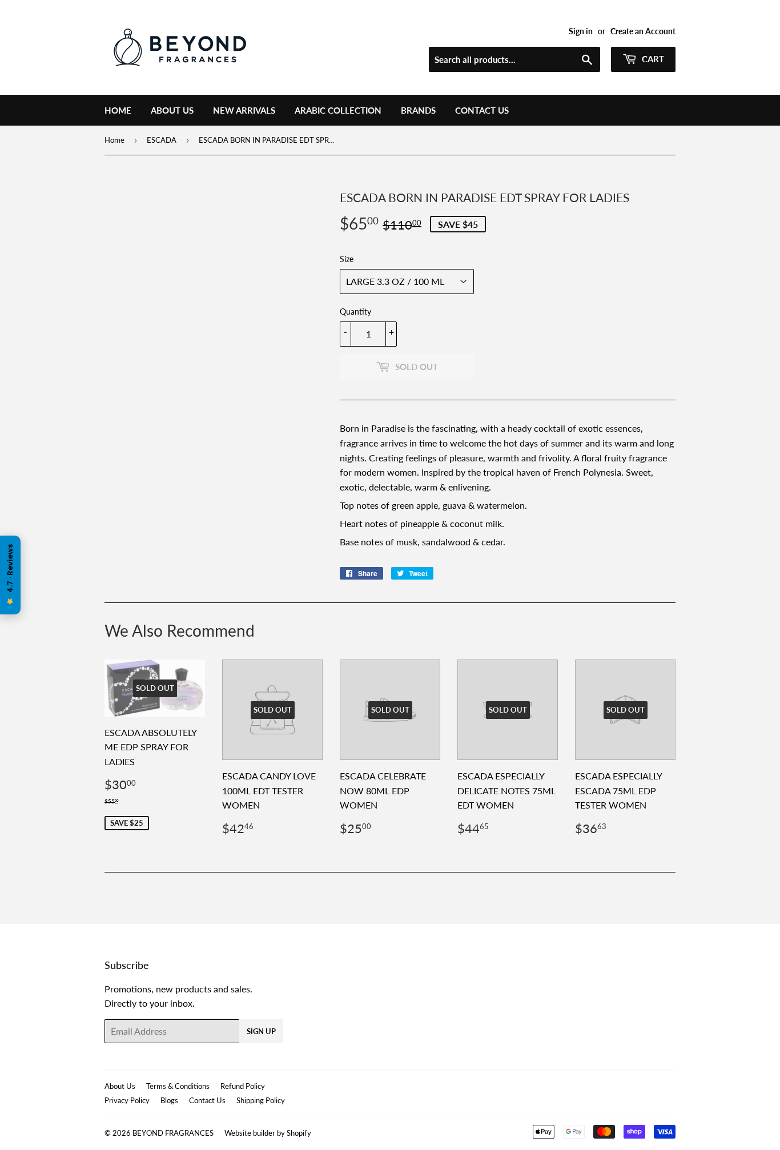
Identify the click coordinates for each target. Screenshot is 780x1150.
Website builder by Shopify (267, 1132)
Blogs (169, 1100)
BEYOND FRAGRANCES (173, 1132)
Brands (418, 110)
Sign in (581, 31)
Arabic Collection (338, 110)
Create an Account (643, 31)
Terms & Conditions (178, 1086)
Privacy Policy (127, 1100)
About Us (172, 110)
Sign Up (261, 1031)
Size (346, 259)
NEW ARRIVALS (244, 110)
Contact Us (482, 110)
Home (117, 110)
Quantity (355, 311)
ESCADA (161, 139)
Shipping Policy (260, 1100)
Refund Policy (242, 1086)
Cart (652, 59)
